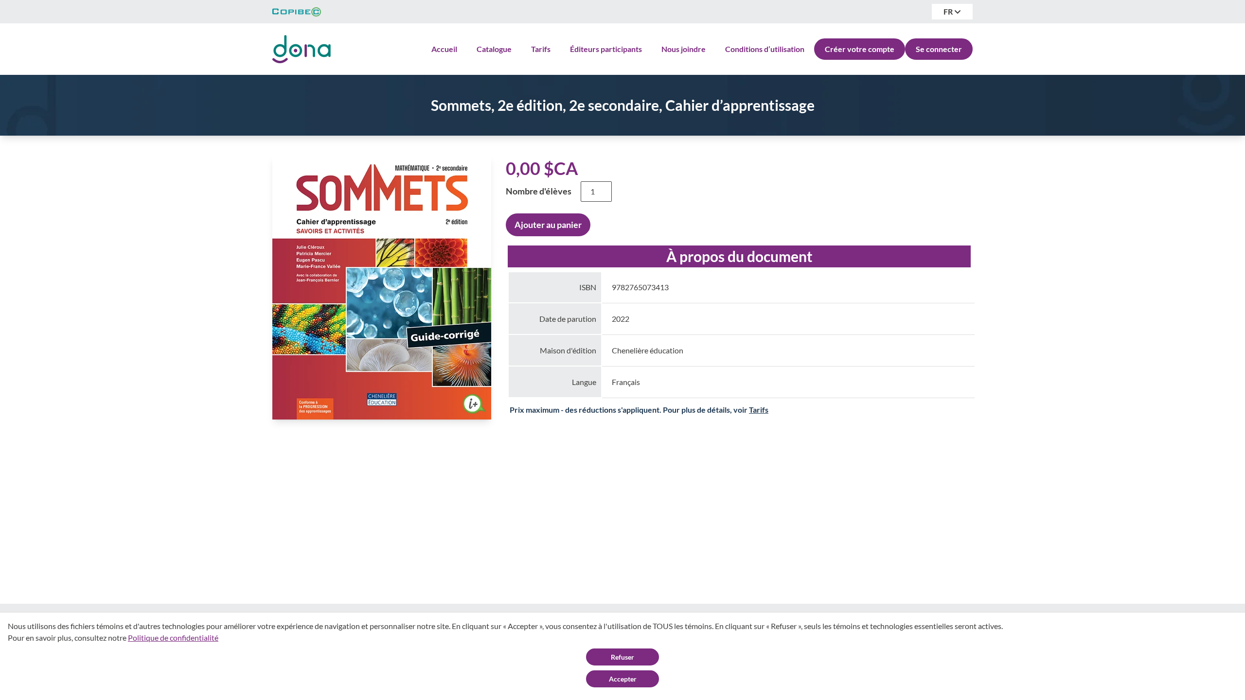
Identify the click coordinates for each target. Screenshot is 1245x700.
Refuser (622, 657)
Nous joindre (683, 48)
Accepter (623, 679)
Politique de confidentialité (173, 637)
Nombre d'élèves (538, 191)
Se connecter (939, 48)
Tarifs (541, 48)
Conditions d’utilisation (764, 48)
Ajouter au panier (548, 224)
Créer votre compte (859, 48)
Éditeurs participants (606, 48)
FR (948, 11)
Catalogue (494, 48)
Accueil (444, 48)
